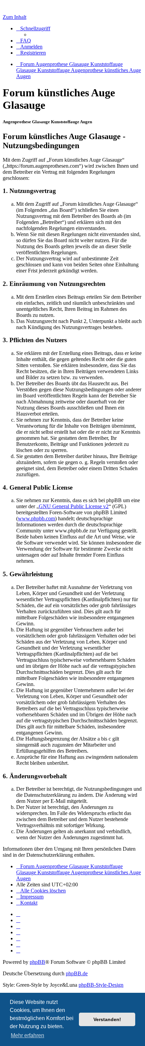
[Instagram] (18, 932)
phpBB (37, 962)
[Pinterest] (18, 938)
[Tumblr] (18, 944)
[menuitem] (23, 40)
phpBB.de (77, 973)
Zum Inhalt (14, 17)
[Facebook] (18, 920)
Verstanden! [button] (107, 1019)
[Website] (18, 914)
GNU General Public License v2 (74, 506)
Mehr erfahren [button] (27, 1035)
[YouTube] (18, 950)
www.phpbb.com (36, 518)
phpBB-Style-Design (101, 985)
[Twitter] (18, 926)
